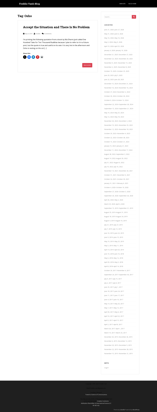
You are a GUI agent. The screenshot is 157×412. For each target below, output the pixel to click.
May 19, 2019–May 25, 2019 (114, 241)
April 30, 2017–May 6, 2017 (113, 312)
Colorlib (122, 410)
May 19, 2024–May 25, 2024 (114, 113)
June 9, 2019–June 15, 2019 (113, 237)
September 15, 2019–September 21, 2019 (118, 208)
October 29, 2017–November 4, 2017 (117, 270)
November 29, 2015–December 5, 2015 (118, 345)
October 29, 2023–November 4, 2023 (117, 133)
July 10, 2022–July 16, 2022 (113, 167)
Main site (122, 4)
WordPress (136, 410)
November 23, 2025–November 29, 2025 (118, 59)
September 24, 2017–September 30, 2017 (118, 275)
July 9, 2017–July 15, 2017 (113, 279)
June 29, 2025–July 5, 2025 (113, 75)
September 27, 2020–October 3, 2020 (117, 192)
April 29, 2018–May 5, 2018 (113, 262)
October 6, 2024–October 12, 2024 (116, 100)
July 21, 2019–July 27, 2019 (113, 225)
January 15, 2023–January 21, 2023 (116, 146)
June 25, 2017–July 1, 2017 (113, 287)
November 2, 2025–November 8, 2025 (117, 67)
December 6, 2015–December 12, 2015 (118, 341)
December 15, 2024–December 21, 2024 (118, 84)
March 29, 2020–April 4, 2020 (114, 204)
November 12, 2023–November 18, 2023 (118, 129)
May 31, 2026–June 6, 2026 (113, 34)
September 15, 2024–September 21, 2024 (118, 109)
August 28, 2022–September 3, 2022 (116, 154)
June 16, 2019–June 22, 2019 (114, 233)
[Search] (134, 17)
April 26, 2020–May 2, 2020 (113, 200)
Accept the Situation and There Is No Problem (56, 27)
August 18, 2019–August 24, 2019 (116, 216)
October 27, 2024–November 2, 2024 (117, 92)
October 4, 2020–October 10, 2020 (116, 187)
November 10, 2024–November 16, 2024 (118, 88)
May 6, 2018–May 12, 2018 (113, 258)
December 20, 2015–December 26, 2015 (118, 337)
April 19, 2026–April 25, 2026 (114, 46)
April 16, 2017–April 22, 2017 (114, 316)
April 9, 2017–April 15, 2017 (113, 320)
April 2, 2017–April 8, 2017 (113, 324)
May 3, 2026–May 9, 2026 (113, 42)
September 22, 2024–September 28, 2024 (118, 104)
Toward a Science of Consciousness (96, 394)
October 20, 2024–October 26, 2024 (116, 96)
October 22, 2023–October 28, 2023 (116, 138)
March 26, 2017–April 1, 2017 (114, 329)
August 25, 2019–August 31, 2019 (116, 212)
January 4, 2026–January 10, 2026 (115, 50)
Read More (87, 65)
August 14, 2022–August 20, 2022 (116, 158)
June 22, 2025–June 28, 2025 (114, 79)
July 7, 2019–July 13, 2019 (113, 229)
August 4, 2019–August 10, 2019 (115, 221)
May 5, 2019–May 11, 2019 (113, 246)
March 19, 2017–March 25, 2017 (115, 333)
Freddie (37, 34)
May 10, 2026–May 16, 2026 (114, 38)
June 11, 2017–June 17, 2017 (114, 295)
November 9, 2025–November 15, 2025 (118, 63)
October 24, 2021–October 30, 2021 (116, 179)
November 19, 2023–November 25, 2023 (118, 125)
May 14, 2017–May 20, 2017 (114, 304)
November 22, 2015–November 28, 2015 (118, 349)
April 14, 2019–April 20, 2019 (114, 250)
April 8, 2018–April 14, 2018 (113, 266)
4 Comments (48, 34)
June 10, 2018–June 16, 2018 (114, 254)
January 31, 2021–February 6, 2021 (116, 183)
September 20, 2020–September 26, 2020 (118, 196)
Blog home (132, 4)
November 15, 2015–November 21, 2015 (118, 353)
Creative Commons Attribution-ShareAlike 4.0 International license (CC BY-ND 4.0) (96, 403)
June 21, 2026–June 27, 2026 (114, 30)
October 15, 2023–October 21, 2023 (116, 142)
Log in (106, 368)
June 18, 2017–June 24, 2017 (114, 291)
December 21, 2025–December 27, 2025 (118, 55)
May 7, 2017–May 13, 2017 (113, 308)
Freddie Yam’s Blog (29, 3)
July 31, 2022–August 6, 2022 (114, 162)
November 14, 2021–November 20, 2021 (118, 171)
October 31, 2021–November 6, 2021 (117, 175)
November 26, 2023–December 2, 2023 (118, 121)
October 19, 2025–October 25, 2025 (116, 71)
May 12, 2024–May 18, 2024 (114, 117)
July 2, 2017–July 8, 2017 (112, 283)
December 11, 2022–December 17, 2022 (118, 150)
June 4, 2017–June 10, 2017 (113, 300)
